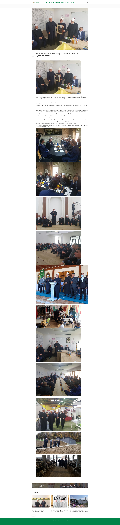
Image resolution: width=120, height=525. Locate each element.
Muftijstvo (57, 2)
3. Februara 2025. (56, 513)
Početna (48, 2)
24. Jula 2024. (74, 513)
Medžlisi (62, 2)
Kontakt (72, 2)
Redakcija (37, 57)
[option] (40, 504)
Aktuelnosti (41, 484)
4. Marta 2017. (36, 513)
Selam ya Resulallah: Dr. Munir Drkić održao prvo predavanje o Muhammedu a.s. (71, 486)
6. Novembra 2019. (40, 57)
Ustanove (67, 2)
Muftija (52, 2)
